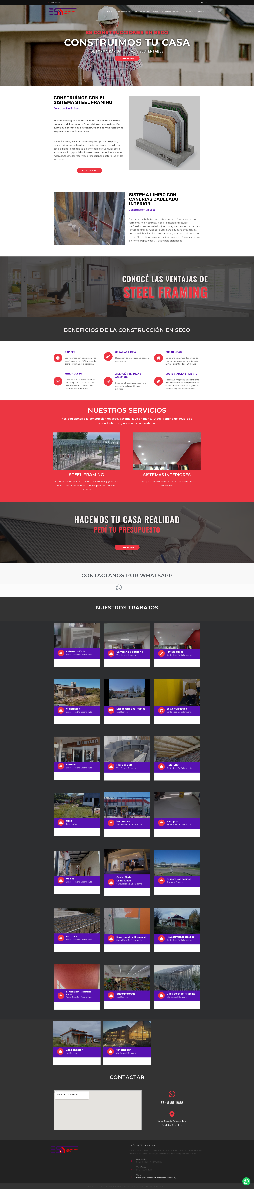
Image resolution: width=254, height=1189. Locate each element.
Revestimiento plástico (180, 936)
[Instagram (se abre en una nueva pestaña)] (205, 2)
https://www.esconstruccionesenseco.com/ (156, 1178)
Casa (69, 820)
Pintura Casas (175, 651)
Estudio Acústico (177, 708)
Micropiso (172, 821)
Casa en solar (74, 1049)
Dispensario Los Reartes (130, 708)
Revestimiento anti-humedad (131, 937)
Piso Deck (72, 936)
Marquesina (123, 821)
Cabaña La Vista (75, 651)
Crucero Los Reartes (179, 879)
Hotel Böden (123, 1049)
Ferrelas (71, 764)
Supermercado (125, 993)
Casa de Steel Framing (181, 993)
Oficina (70, 878)
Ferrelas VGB (124, 765)
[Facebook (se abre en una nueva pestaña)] (202, 2)
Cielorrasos (73, 708)
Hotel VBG (173, 765)
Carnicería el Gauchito (129, 651)
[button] (127, 58)
